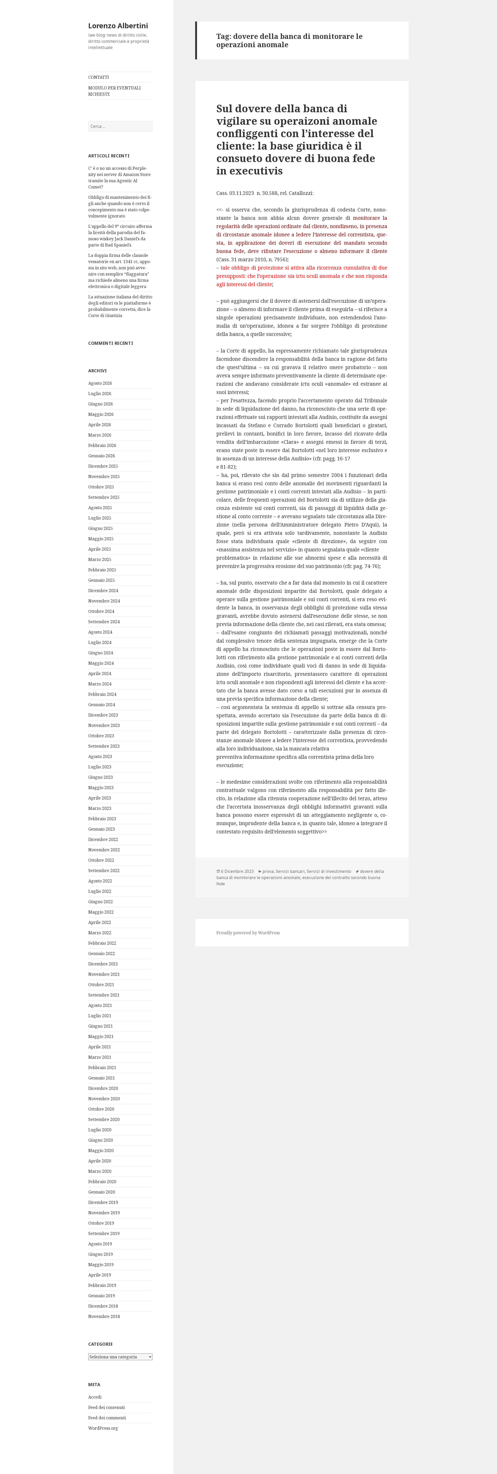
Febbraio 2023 (102, 819)
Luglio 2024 (99, 642)
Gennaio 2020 (101, 1192)
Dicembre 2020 (103, 1088)
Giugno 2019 (100, 1254)
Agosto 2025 (100, 507)
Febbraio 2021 (102, 1067)
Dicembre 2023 (103, 715)
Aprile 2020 (99, 1161)
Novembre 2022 (104, 850)
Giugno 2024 (100, 653)
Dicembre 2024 (103, 590)
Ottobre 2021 (101, 984)
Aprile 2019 (99, 1275)
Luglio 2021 (99, 1016)
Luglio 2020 (99, 1130)
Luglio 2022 (99, 891)
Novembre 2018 (104, 1316)
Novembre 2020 (104, 1098)
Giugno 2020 (100, 1140)
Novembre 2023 (104, 725)
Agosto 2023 (100, 756)
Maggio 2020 (101, 1150)
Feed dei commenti (107, 1418)
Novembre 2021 (104, 974)
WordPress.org (103, 1428)
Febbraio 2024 (102, 694)
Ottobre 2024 (101, 611)
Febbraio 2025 (102, 570)
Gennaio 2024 (101, 704)
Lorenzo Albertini (118, 25)
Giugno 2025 (100, 528)
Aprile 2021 (99, 1047)
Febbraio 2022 (102, 943)
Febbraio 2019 (102, 1285)
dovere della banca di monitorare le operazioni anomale (300, 874)
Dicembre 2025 (103, 466)
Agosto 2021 (100, 1005)
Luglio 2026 (99, 393)
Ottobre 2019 (101, 1223)
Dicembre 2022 (103, 839)
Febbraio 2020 (102, 1181)
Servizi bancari (290, 871)
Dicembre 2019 (103, 1202)
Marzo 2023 (99, 808)
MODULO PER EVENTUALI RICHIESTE (114, 91)
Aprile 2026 (99, 424)
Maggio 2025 (101, 539)
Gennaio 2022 (101, 953)
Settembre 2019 (104, 1233)
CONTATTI (98, 77)
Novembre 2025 (104, 476)
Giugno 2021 (100, 1026)
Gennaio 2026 (101, 456)
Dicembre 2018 (103, 1306)
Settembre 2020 (104, 1119)
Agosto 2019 (100, 1244)
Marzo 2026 (99, 435)
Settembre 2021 (104, 995)
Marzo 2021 (99, 1057)
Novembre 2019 (104, 1213)
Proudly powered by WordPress (248, 933)
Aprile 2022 (99, 922)
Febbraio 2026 (102, 445)
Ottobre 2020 (101, 1109)
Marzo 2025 (99, 559)
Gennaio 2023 (101, 829)
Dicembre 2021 (103, 964)
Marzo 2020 (99, 1171)
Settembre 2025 (104, 497)
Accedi (94, 1397)
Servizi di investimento (329, 871)
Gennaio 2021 (101, 1078)
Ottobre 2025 (101, 487)
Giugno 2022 (100, 901)
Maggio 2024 (101, 663)
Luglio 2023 (99, 767)
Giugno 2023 (100, 777)
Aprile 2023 (99, 798)
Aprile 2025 (99, 549)
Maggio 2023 (101, 787)
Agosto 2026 (100, 383)
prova (268, 871)
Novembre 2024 (104, 601)
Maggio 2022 (101, 912)
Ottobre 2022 (101, 860)
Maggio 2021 (101, 1036)
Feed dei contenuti (106, 1407)
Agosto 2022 (100, 881)
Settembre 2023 (104, 746)
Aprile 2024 (99, 673)
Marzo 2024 (99, 684)
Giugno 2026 (100, 404)
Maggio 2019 (101, 1264)
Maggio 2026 (101, 414)
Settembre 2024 (104, 621)
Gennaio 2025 (101, 580)
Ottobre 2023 (101, 736)
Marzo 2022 (99, 933)
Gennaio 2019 (101, 1295)
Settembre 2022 (104, 870)
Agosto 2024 (100, 632)
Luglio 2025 (99, 518)
